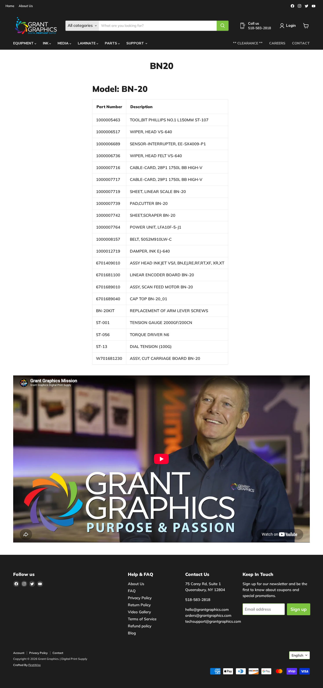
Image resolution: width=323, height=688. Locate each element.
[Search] (223, 26)
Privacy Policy (140, 597)
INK (46, 43)
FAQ (132, 590)
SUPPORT (135, 43)
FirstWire (34, 665)
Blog (132, 633)
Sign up (298, 609)
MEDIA (63, 43)
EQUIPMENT (23, 43)
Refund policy (139, 626)
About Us (26, 6)
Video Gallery (139, 612)
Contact (58, 653)
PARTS (111, 43)
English (297, 655)
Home (9, 6)
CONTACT (301, 43)
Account (18, 653)
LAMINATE (87, 43)
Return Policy (139, 604)
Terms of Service (142, 619)
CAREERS (277, 43)
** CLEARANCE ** (248, 43)
